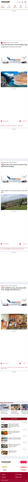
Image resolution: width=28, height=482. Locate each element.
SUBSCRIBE (23, 462)
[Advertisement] (14, 26)
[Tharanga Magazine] (4, 467)
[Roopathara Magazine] (23, 467)
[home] (5, 2)
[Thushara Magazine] (4, 470)
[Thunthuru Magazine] (23, 470)
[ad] (14, 59)
